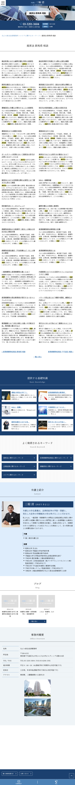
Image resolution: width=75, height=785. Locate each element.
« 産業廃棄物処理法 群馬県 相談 (13, 351)
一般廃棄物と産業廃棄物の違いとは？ (16, 271)
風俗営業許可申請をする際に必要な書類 (54, 61)
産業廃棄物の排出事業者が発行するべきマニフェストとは (18, 298)
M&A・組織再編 (45, 180)
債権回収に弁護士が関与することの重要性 (17, 107)
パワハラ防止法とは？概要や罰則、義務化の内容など (55, 298)
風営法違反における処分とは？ (13, 84)
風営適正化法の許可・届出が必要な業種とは (55, 84)
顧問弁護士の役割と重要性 (49, 206)
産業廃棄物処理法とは (47, 250)
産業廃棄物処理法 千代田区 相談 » (60, 351)
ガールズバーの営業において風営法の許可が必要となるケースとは (18, 155)
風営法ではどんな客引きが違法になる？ (54, 154)
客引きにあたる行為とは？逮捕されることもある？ (55, 324)
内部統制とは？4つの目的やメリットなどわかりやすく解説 (56, 272)
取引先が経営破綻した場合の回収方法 (53, 107)
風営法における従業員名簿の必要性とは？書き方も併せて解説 (18, 181)
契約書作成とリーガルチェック (13, 206)
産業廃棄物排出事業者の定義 (49, 229)
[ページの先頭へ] (71, 775)
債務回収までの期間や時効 (12, 131)
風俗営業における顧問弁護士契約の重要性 (17, 61)
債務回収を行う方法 (46, 131)
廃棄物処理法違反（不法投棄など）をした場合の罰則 (18, 251)
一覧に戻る (37, 357)
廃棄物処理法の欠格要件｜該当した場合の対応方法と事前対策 (18, 230)
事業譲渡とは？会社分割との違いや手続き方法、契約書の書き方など (18, 324)
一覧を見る (33, 621)
